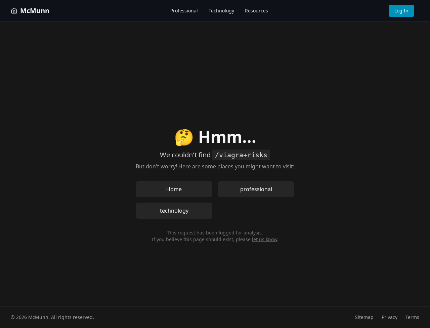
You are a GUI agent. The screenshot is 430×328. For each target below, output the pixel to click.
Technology (221, 10)
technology (174, 210)
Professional (184, 10)
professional (256, 189)
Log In (401, 10)
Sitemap (364, 317)
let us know (264, 239)
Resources (256, 10)
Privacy (389, 317)
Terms (412, 317)
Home (174, 189)
